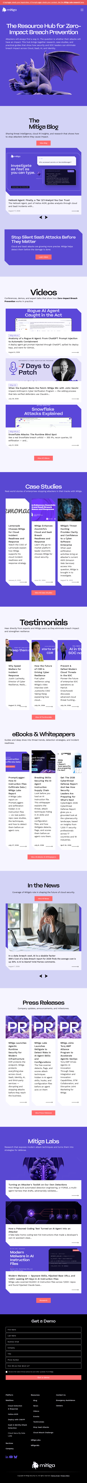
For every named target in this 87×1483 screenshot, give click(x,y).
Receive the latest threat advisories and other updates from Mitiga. (31, 1372)
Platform (9, 1395)
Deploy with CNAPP (16, 1419)
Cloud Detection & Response (15, 1407)
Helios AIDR (13, 1414)
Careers (59, 1406)
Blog (35, 1400)
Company (10, 1449)
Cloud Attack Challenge (43, 1432)
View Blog (43, 143)
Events (36, 1416)
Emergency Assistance (65, 1400)
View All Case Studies (43, 593)
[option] (43, 181)
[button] (82, 10)
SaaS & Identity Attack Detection (17, 1426)
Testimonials (38, 1422)
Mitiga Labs (36, 1440)
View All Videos (43, 458)
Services (9, 1443)
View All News (43, 899)
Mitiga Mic (35, 1445)
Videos (36, 1411)
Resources (35, 1395)
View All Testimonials (43, 717)
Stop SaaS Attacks (41, 1427)
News (35, 1406)
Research (43, 1300)
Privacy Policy (65, 1476)
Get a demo (43, 1377)
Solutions (9, 1400)
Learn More (43, 257)
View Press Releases (43, 1113)
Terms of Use (55, 1476)
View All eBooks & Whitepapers (43, 857)
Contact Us (60, 1395)
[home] (9, 10)
